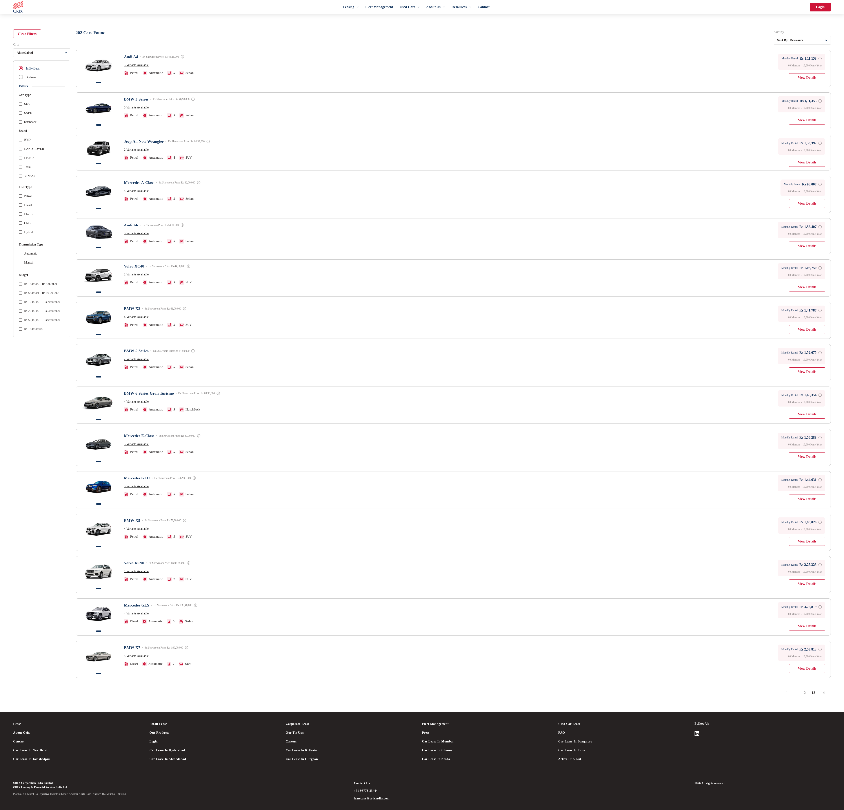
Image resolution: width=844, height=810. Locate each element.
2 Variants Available (136, 149)
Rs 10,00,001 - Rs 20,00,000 (42, 302)
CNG (27, 223)
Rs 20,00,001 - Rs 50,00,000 (42, 311)
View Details (807, 77)
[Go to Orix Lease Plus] (18, 7)
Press (425, 732)
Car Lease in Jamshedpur (31, 759)
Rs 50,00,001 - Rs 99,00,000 (42, 320)
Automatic (30, 253)
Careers (291, 741)
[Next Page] (829, 693)
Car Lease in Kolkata (301, 750)
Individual (33, 68)
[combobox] (41, 52)
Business (31, 77)
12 (805, 694)
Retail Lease (158, 724)
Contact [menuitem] (483, 7)
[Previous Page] (781, 693)
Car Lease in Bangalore (575, 741)
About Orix (21, 732)
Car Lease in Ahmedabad (167, 759)
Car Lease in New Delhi (30, 750)
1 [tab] (98, 82)
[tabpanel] (98, 65)
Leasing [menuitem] (348, 7)
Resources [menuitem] (459, 7)
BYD (27, 139)
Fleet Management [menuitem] (379, 7)
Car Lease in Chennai (437, 750)
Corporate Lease (297, 724)
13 (815, 694)
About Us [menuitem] (433, 7)
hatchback (30, 122)
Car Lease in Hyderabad (167, 750)
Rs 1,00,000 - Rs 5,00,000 (40, 284)
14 (824, 694)
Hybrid (28, 232)
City (16, 44)
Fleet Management (435, 724)
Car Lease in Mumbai (438, 741)
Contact (19, 741)
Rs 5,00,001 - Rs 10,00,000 (41, 293)
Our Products (159, 732)
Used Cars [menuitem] (407, 7)
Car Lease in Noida (436, 759)
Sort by (779, 32)
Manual (28, 262)
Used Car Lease (569, 724)
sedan (28, 113)
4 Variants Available (136, 317)
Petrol (28, 196)
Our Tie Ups (295, 732)
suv (27, 104)
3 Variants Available (136, 65)
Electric (29, 214)
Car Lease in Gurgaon (302, 759)
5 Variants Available (136, 190)
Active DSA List (569, 759)
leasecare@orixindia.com (372, 798)
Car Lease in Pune (571, 750)
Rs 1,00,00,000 (33, 329)
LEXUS (29, 157)
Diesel (28, 205)
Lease (17, 724)
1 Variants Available (136, 571)
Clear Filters (27, 34)
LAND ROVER (34, 148)
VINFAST (30, 176)
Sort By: (790, 40)
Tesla (27, 167)
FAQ (561, 732)
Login (820, 7)
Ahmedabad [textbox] (25, 52)
